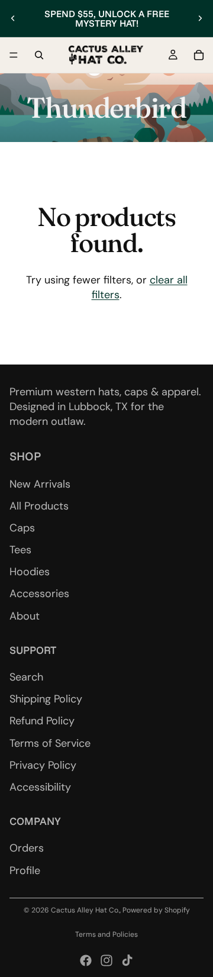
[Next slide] (200, 18)
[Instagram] (106, 960)
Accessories (39, 593)
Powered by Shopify (156, 910)
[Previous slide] (13, 18)
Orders (26, 848)
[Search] (39, 55)
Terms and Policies (106, 934)
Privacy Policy (42, 765)
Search (26, 677)
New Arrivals (39, 483)
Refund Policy (42, 721)
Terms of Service (50, 743)
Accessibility (40, 787)
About (24, 615)
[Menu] (13, 55)
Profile (24, 870)
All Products (39, 505)
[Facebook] (86, 960)
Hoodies (29, 572)
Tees (20, 550)
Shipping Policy (45, 699)
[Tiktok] (127, 960)
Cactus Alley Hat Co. (85, 910)
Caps (22, 528)
